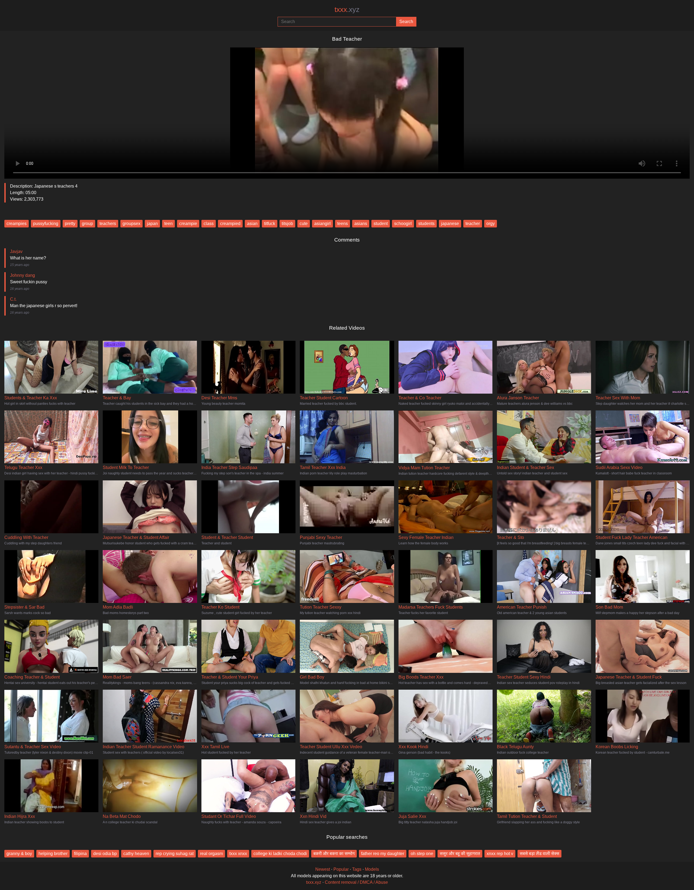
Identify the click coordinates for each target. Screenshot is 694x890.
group (87, 223)
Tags (356, 869)
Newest (322, 869)
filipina (80, 853)
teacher (472, 223)
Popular (341, 869)
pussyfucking (45, 223)
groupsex (131, 223)
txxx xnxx (238, 853)
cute (304, 223)
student (381, 223)
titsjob (287, 223)
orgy (490, 223)
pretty (70, 223)
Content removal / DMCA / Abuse (356, 882)
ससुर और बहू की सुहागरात (460, 853)
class (209, 223)
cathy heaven (136, 853)
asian (252, 223)
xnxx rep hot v (500, 853)
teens (342, 223)
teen (168, 223)
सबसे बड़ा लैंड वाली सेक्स (539, 853)
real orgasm (211, 853)
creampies (17, 223)
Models (372, 869)
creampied (230, 223)
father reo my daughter (382, 853)
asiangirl (322, 223)
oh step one (422, 853)
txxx (347, 9)
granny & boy (19, 853)
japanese (450, 223)
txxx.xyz (313, 882)
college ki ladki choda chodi (280, 853)
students (426, 223)
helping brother (53, 853)
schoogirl (403, 223)
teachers (107, 223)
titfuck (269, 223)
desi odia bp (105, 853)
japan (152, 223)
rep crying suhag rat (175, 853)
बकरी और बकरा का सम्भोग (334, 853)
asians (360, 223)
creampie (188, 223)
